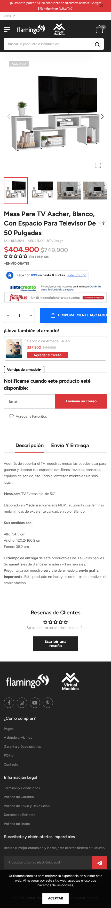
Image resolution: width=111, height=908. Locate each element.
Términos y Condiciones (22, 788)
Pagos (8, 729)
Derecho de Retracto (20, 815)
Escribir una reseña (55, 643)
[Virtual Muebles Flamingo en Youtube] (35, 703)
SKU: (7, 241)
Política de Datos (17, 824)
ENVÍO (11, 263)
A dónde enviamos (18, 737)
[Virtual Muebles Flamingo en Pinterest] (48, 703)
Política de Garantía (19, 797)
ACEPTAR (55, 898)
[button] (102, 116)
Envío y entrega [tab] (70, 445)
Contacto (11, 764)
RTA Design (55, 241)
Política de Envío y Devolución (27, 806)
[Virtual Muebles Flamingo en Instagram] (22, 703)
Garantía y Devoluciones (22, 747)
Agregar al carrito (47, 355)
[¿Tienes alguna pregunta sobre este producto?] (103, 223)
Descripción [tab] (29, 445)
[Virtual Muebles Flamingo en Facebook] (9, 703)
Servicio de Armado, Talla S (48, 341)
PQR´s (8, 755)
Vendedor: (37, 241)
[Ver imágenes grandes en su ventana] (98, 165)
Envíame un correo (81, 401)
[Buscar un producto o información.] (97, 44)
